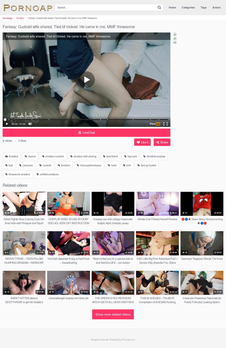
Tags (203, 7)
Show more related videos (113, 314)
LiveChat (88, 132)
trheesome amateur (19, 174)
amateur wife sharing (84, 156)
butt (10, 165)
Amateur (20, 18)
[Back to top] (217, 337)
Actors (216, 7)
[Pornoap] (27, 7)
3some (31, 156)
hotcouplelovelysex (90, 165)
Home (172, 7)
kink (128, 165)
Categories (188, 7)
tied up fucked (148, 165)
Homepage (7, 18)
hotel (113, 165)
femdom (65, 165)
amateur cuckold (54, 156)
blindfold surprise (155, 156)
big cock (132, 156)
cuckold (46, 165)
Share (163, 142)
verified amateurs (49, 174)
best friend (112, 156)
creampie (27, 165)
